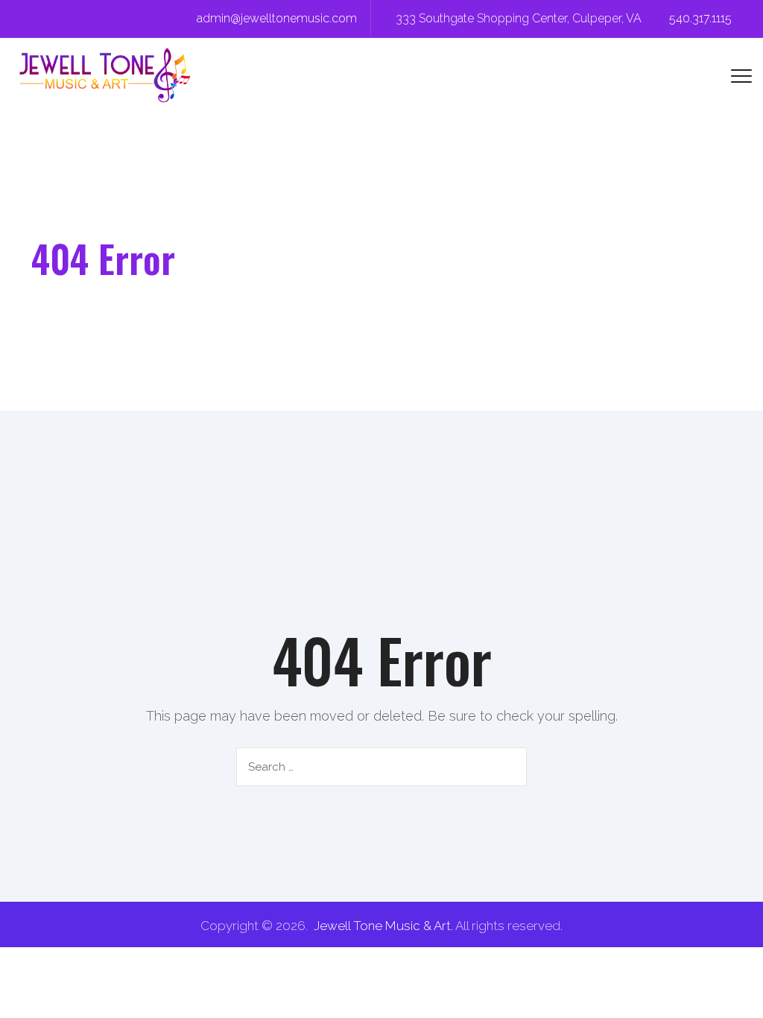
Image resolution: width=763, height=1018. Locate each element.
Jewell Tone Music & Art (382, 925)
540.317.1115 (700, 18)
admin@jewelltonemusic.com (277, 18)
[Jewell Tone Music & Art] (105, 75)
